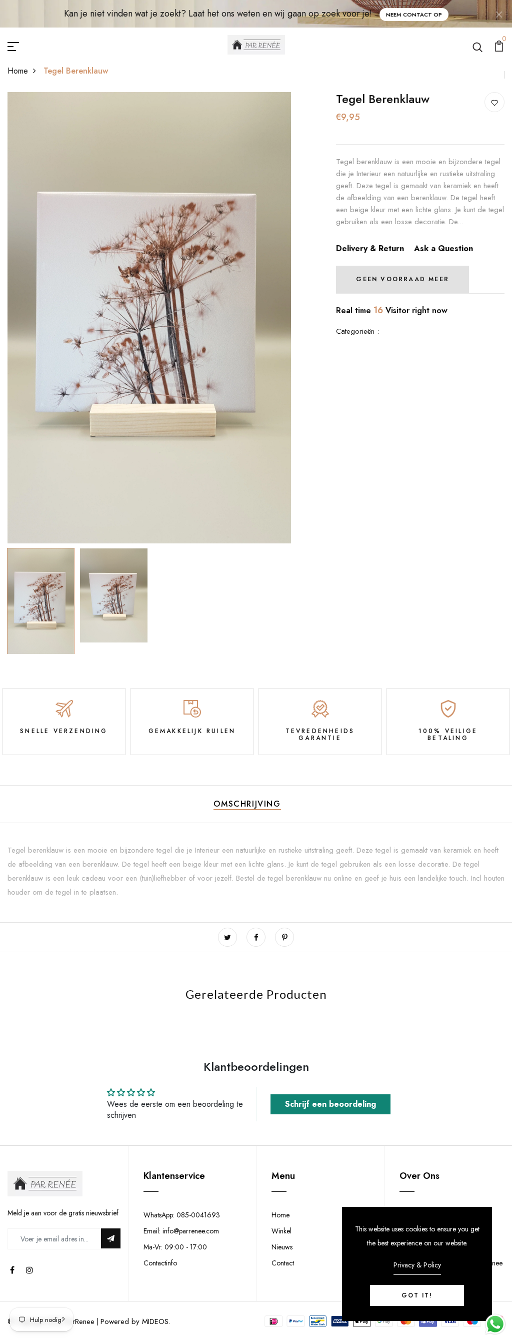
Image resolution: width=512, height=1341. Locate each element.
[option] (150, 317)
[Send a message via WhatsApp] (495, 1324)
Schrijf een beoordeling (330, 1104)
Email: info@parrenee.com (181, 1231)
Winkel (282, 1231)
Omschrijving (247, 804)
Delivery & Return (370, 248)
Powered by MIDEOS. (135, 1321)
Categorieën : (357, 331)
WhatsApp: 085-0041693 (182, 1215)
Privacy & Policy (417, 1265)
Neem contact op (414, 15)
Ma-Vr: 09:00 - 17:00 (175, 1247)
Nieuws (282, 1247)
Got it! (417, 1295)
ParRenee (79, 1321)
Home (18, 71)
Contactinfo (160, 1263)
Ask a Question (443, 248)
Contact (283, 1263)
